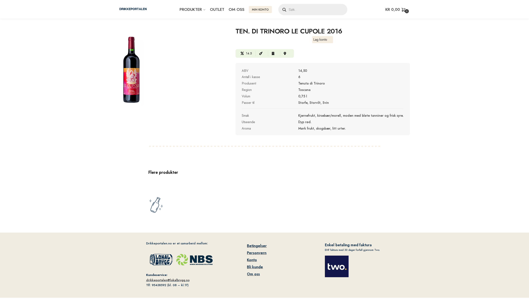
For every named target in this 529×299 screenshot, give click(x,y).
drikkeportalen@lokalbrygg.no (168, 280)
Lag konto (320, 39)
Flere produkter (163, 172)
